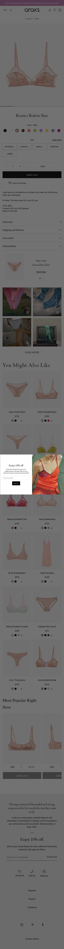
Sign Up (16, 483)
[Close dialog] (61, 457)
